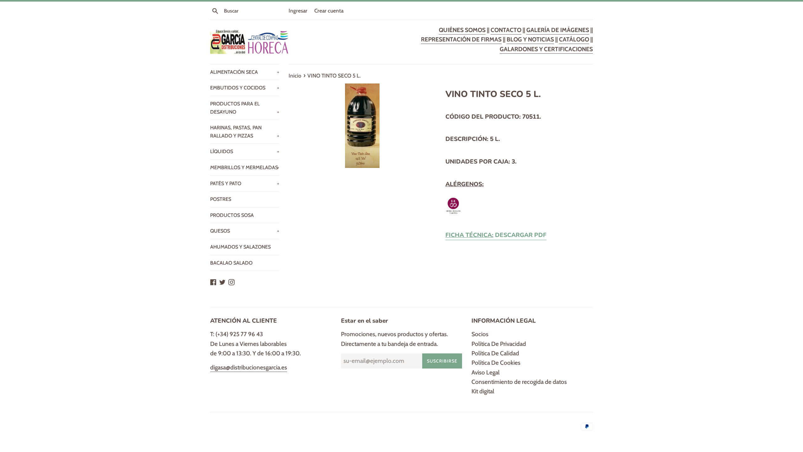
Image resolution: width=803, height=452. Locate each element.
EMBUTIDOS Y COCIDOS (244, 88)
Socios (479, 334)
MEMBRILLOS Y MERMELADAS (244, 167)
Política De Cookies (495, 362)
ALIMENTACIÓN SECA (244, 72)
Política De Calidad (495, 353)
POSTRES (220, 199)
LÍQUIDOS (244, 151)
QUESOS (244, 231)
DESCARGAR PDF (495, 235)
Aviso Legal (485, 372)
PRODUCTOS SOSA (232, 215)
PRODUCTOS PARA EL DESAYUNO (244, 108)
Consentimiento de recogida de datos (519, 381)
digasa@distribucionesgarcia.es (248, 367)
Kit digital (482, 391)
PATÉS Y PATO (244, 183)
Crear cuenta (328, 10)
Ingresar (298, 10)
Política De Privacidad (498, 343)
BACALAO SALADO (231, 263)
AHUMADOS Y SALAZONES (240, 247)
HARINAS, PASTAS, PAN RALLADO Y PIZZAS (244, 132)
